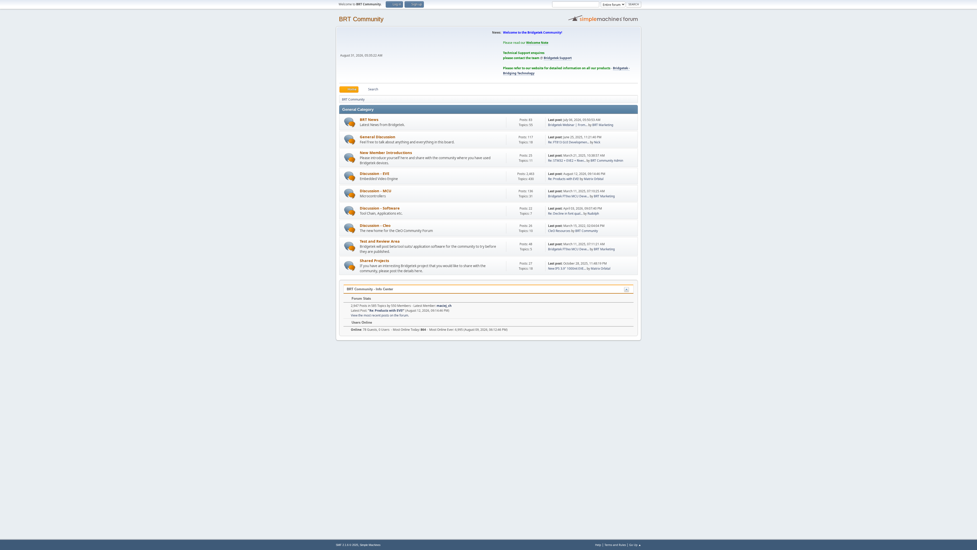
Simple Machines (370, 544)
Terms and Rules (615, 545)
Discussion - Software (380, 208)
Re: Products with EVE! (563, 179)
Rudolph (593, 213)
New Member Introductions (386, 152)
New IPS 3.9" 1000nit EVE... (567, 268)
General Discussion (377, 136)
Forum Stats (361, 298)
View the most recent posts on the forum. (380, 315)
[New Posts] (349, 122)
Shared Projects (374, 260)
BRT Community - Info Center (370, 289)
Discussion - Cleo (375, 225)
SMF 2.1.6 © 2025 (347, 544)
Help (598, 545)
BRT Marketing (602, 125)
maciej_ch (444, 306)
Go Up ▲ (635, 545)
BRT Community (361, 19)
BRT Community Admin (607, 160)
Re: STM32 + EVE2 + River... (567, 160)
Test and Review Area (380, 241)
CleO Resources (559, 231)
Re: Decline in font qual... (565, 213)
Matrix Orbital (594, 179)
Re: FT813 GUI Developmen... (568, 142)
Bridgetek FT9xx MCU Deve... (568, 196)
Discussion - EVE (374, 173)
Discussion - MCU (375, 190)
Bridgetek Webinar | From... (567, 125)
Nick (597, 142)
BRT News (369, 119)
